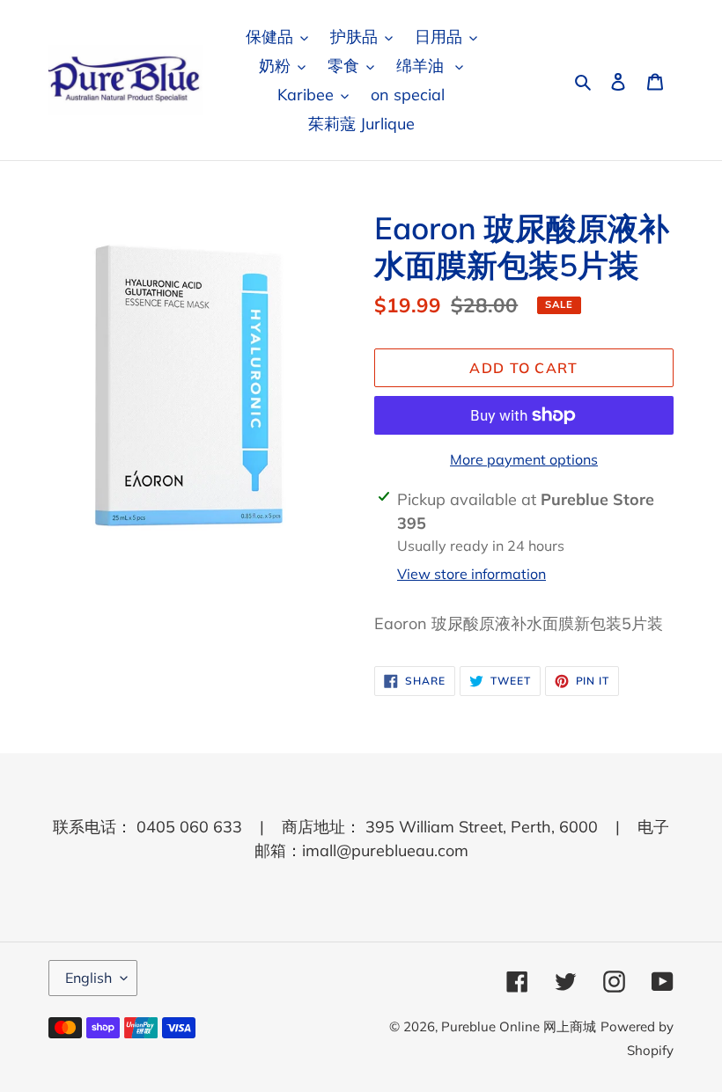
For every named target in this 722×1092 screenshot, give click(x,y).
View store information (471, 574)
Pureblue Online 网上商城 (518, 1026)
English (88, 977)
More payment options (524, 459)
